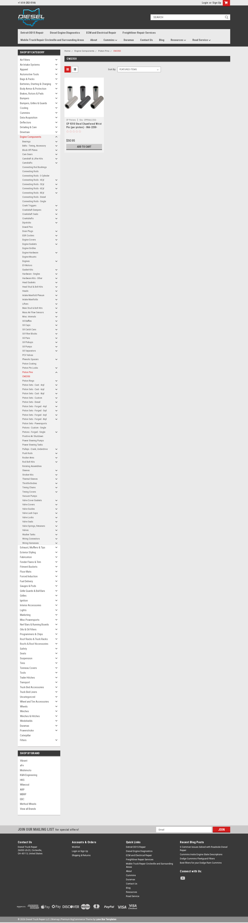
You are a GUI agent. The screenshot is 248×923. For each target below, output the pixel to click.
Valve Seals (27, 521)
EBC (22, 799)
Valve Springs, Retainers (33, 526)
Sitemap (55, 919)
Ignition (24, 600)
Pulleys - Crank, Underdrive (35, 449)
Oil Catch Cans (29, 329)
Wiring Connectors (31, 538)
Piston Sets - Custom (32, 397)
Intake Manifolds (30, 299)
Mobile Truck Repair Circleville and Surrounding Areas (52, 40)
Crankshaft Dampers (31, 209)
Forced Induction (29, 576)
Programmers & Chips (31, 634)
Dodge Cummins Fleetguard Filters (197, 858)
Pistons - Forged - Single (33, 432)
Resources (177, 40)
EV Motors (27, 265)
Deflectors (25, 122)
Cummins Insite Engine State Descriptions (201, 854)
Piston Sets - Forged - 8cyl (34, 419)
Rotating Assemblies (32, 466)
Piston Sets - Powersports (34, 423)
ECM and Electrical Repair (101, 32)
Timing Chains (29, 487)
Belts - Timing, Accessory (34, 145)
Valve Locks (28, 517)
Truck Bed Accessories (32, 687)
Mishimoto (25, 770)
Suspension (26, 658)
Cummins (109, 40)
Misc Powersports (29, 619)
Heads (25, 291)
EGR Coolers (28, 235)
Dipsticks (26, 222)
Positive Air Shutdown (32, 436)
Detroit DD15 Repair (32, 32)
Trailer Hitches (27, 677)
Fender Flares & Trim (30, 562)
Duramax (129, 40)
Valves (25, 530)
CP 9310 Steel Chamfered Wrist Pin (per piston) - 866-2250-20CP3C (83, 127)
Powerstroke (27, 730)
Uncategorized (27, 697)
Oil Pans (26, 338)
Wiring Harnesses (30, 543)
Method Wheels (28, 804)
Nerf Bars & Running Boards (34, 624)
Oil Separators (29, 350)
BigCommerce (77, 919)
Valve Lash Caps (30, 513)
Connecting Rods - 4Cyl (33, 179)
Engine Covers (29, 239)
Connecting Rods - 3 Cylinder (35, 175)
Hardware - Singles (31, 273)
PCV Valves (27, 355)
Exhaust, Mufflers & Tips (32, 547)
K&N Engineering (28, 775)
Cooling (24, 108)
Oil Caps (26, 325)
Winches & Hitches (30, 716)
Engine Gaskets (29, 244)
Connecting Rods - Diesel (34, 197)
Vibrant (23, 760)
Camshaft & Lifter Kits (32, 158)
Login (205, 2)
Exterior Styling (28, 552)
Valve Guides (28, 508)
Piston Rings (28, 380)
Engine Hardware (30, 252)
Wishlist (76, 847)
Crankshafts (28, 218)
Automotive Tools (29, 74)
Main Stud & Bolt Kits (32, 308)
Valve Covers (28, 504)
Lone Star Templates (106, 919)
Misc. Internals (29, 316)
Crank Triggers (29, 205)
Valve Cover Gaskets (32, 500)
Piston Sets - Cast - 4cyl (33, 385)
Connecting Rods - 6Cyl (33, 188)
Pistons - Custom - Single (34, 427)
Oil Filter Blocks (29, 333)
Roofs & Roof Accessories (34, 643)
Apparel (24, 69)
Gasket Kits (27, 269)
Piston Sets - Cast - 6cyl (33, 389)
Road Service (200, 40)
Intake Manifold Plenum (33, 295)
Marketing (25, 615)
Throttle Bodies (29, 483)
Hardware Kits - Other (32, 278)
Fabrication (26, 557)
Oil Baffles (27, 321)
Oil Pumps (27, 346)
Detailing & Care (28, 127)
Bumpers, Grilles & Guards (33, 103)
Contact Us (146, 40)
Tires (22, 663)
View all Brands (28, 808)
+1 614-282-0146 (27, 2)
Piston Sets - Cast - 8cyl (33, 393)
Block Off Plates (29, 150)
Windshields (26, 721)
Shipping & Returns (81, 855)
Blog (161, 40)
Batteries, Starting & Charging (35, 84)
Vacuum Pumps (29, 496)
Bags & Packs (27, 79)
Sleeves (26, 470)
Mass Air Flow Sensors (33, 312)
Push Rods (27, 453)
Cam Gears (27, 154)
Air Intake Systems (30, 64)
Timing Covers (29, 491)
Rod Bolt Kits (28, 461)
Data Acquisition (28, 117)
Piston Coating (29, 363)
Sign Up (216, 2)
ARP (22, 789)
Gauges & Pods (28, 586)
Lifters (25, 303)
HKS (22, 780)
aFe (22, 765)
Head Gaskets (28, 282)
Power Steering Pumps (33, 440)
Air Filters (25, 59)
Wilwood (24, 784)
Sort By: (112, 69)
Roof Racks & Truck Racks (34, 639)
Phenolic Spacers (30, 359)
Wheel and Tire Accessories (34, 701)
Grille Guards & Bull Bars (32, 591)
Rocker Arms (28, 457)
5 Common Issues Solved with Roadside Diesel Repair (203, 849)
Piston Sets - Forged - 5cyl (34, 410)
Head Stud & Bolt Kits (32, 286)
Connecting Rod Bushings (34, 167)
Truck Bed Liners (28, 692)
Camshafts (27, 162)
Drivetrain (25, 132)
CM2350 (26, 376)
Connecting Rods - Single (34, 201)
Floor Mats (25, 571)
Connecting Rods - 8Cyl (33, 192)
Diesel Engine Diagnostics (65, 32)
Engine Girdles (29, 248)
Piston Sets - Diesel (31, 402)
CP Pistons (71, 120)
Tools (23, 672)
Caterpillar (25, 735)
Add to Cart (84, 146)
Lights (23, 610)
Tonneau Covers (28, 668)
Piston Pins (27, 372)
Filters (23, 740)
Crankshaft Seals (30, 214)
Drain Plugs (27, 231)
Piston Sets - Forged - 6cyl (34, 415)
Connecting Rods (30, 171)
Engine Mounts (29, 256)
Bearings (26, 141)
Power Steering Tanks (32, 444)
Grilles (23, 595)
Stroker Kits (27, 474)
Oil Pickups (27, 342)
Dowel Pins (27, 227)
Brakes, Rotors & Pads (32, 93)
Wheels (24, 706)
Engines (26, 261)
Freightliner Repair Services (139, 32)
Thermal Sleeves (30, 478)
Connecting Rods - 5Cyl (33, 184)
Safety (23, 648)
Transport (25, 682)
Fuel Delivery (26, 581)
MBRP (23, 794)
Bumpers (24, 98)
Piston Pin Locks (30, 367)
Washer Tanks (28, 534)
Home (67, 51)
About (93, 40)
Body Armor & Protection (33, 88)
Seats (23, 653)
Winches (24, 711)
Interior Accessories (30, 605)
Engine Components (30, 137)
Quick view (84, 114)
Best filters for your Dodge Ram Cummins (201, 863)
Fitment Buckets (28, 566)
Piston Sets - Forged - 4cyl (34, 406)
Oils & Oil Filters (28, 629)
